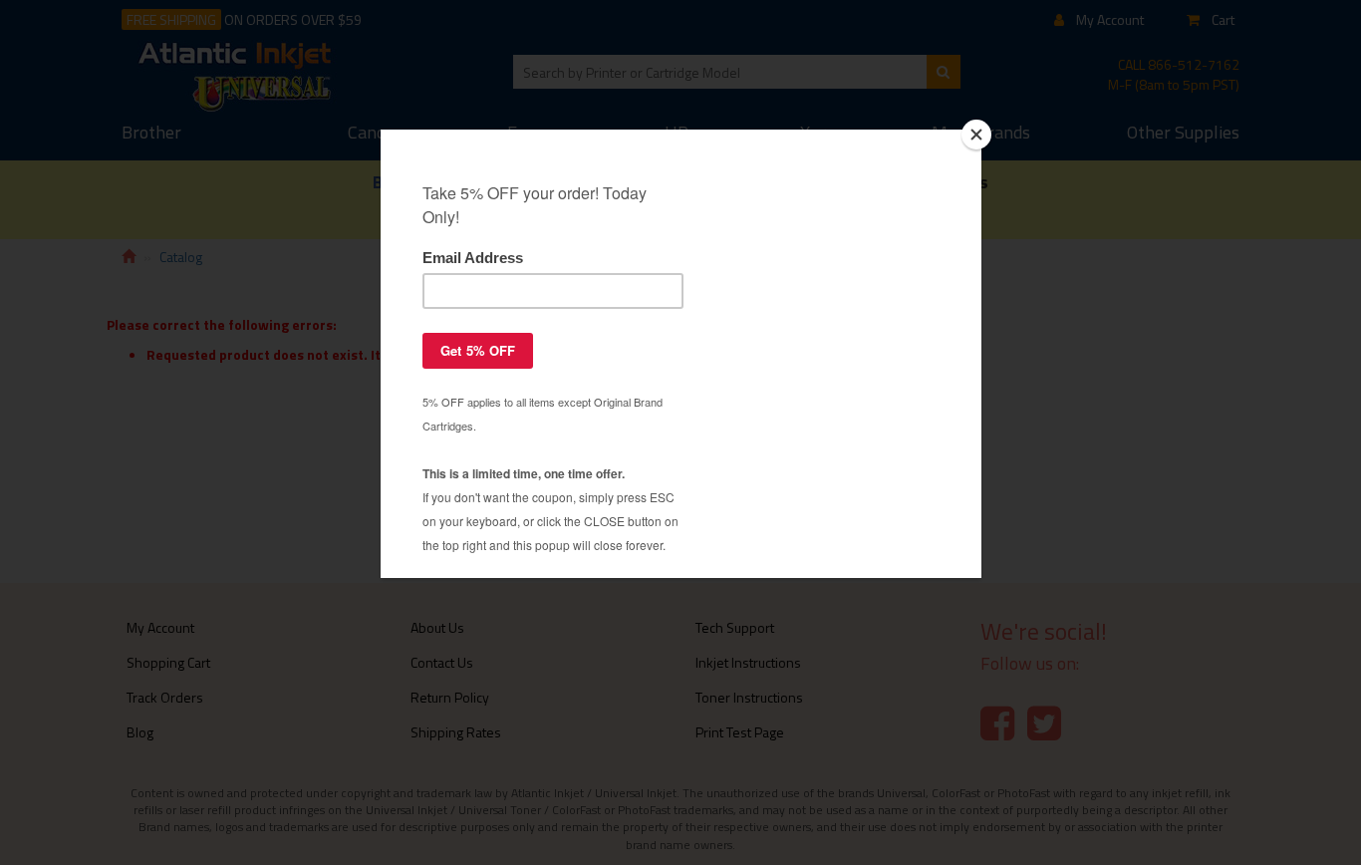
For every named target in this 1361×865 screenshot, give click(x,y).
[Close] (976, 134)
